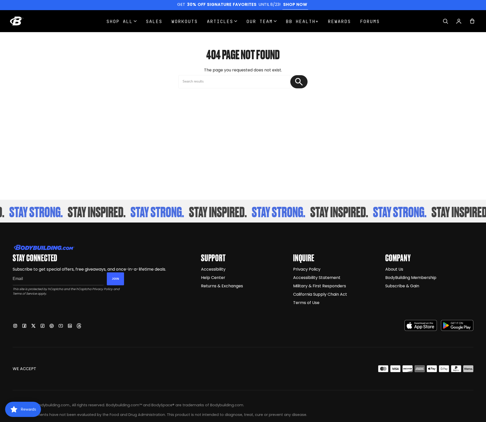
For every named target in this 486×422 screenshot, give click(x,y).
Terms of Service (25, 293)
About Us (394, 269)
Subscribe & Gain (402, 286)
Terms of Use (306, 303)
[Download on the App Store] (420, 325)
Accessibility (213, 269)
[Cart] (472, 21)
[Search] (445, 21)
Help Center (213, 277)
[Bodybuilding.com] (17, 21)
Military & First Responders (319, 286)
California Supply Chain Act (320, 294)
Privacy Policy (102, 289)
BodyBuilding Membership (410, 277)
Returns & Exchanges (222, 286)
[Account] (458, 21)
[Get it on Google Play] (457, 325)
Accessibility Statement (316, 277)
